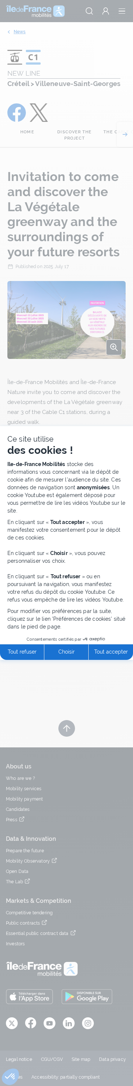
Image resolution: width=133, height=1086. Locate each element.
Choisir (66, 652)
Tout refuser (22, 652)
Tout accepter (111, 652)
